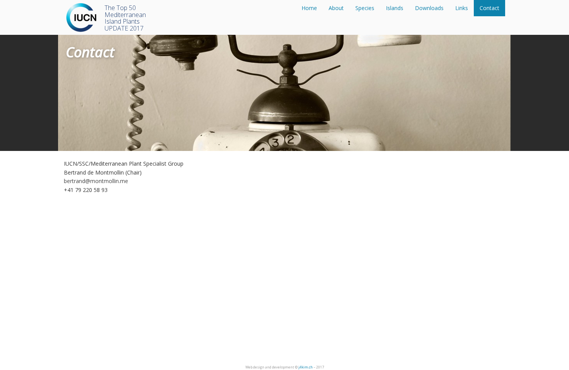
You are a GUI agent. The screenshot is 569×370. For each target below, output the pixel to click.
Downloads (429, 8)
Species (364, 8)
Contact (489, 8)
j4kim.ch (305, 367)
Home (309, 8)
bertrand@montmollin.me (96, 181)
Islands (394, 8)
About (336, 8)
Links (461, 8)
